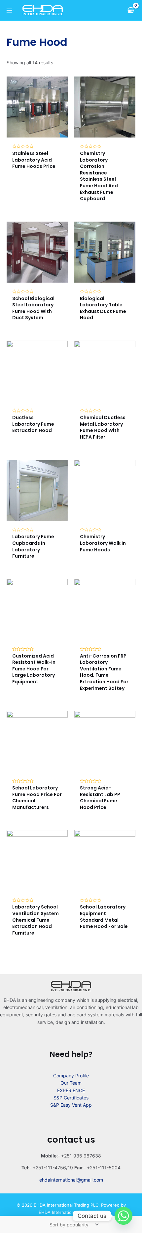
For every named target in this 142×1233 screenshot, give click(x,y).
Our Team (71, 1083)
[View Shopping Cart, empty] (130, 10)
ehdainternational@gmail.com (71, 1180)
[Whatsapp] (123, 1216)
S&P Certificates (71, 1097)
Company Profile (71, 1075)
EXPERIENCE (71, 1090)
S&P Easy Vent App (71, 1105)
